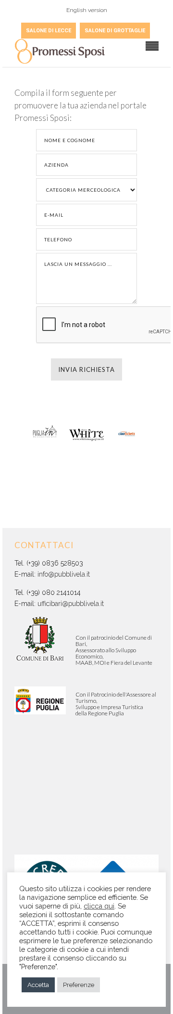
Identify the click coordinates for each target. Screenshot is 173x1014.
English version (86, 10)
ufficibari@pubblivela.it (70, 603)
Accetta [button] (38, 984)
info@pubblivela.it (63, 574)
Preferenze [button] (78, 984)
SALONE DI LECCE (48, 30)
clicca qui (99, 906)
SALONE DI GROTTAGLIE (115, 30)
